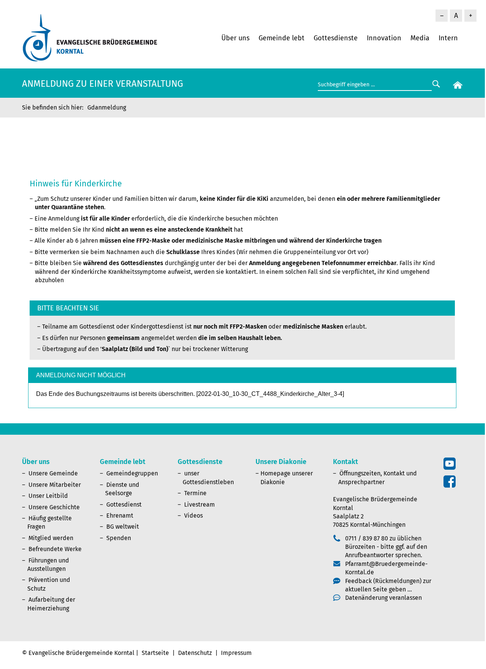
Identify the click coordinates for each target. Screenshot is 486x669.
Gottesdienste (336, 38)
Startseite (155, 652)
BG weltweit (122, 526)
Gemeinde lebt (282, 38)
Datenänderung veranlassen (383, 597)
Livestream (199, 504)
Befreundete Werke (55, 549)
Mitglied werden (50, 538)
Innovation (384, 38)
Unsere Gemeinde (53, 473)
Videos (193, 515)
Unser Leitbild (48, 495)
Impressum (236, 652)
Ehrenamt (119, 515)
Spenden (118, 538)
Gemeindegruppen (132, 473)
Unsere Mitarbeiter (54, 484)
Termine (195, 493)
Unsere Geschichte (54, 507)
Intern (448, 38)
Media (419, 38)
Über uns (235, 38)
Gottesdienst (124, 504)
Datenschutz (195, 652)
